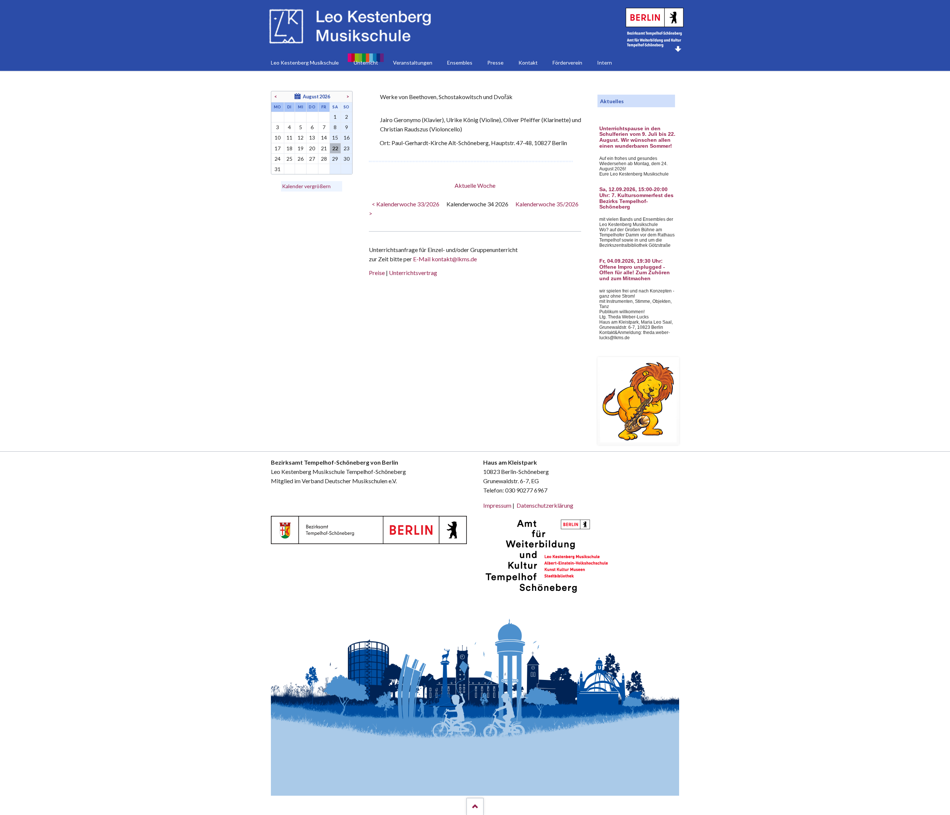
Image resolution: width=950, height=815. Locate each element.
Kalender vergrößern (306, 186)
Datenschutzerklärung (545, 505)
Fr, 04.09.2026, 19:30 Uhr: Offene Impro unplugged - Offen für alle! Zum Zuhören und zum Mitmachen (634, 269)
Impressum (497, 505)
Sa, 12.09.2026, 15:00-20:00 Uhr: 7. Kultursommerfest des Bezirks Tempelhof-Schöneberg (636, 198)
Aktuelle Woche (475, 185)
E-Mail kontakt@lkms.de (444, 258)
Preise (377, 272)
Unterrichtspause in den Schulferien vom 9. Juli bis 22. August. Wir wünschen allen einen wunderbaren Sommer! (637, 137)
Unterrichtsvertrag (413, 272)
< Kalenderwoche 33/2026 (405, 203)
